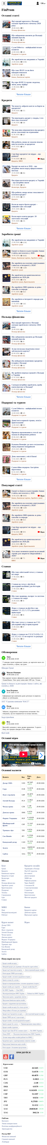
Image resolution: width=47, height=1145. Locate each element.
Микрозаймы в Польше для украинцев (14, 1010)
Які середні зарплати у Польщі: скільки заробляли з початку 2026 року (26, 23)
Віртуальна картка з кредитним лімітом (14, 997)
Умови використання (9, 1123)
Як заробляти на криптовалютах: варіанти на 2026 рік (26, 276)
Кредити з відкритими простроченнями (14, 1003)
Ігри (3, 897)
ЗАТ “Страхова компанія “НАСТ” (15, 702)
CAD (6, 1105)
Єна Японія (7, 836)
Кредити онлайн (32, 866)
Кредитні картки (30, 910)
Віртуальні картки (31, 915)
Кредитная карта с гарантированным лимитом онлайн (19, 1041)
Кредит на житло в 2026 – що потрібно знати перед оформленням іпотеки (27, 168)
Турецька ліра (8, 830)
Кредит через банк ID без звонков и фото (15, 1030)
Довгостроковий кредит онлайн (34, 970)
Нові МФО (19, 990)
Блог (4, 866)
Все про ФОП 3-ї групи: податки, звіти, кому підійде (26, 83)
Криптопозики (29, 895)
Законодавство (7, 1129)
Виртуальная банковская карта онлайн (14, 1044)
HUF (6, 1090)
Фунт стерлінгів (9, 795)
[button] (41, 755)
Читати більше (24, 94)
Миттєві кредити (30, 897)
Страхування (6, 895)
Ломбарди (5, 1142)
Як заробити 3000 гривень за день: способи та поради (26, 288)
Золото (5, 848)
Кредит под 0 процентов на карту (13, 1014)
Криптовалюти (7, 888)
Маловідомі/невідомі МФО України (13, 993)
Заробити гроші (7, 885)
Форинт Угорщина (10, 818)
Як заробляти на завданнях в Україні (28, 59)
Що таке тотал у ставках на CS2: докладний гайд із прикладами (26, 623)
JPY (5, 1101)
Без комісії (28, 873)
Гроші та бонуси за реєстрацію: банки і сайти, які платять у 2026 (28, 252)
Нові (3, 910)
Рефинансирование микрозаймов (31, 1024)
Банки (27, 907)
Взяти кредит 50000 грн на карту (12, 973)
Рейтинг (5, 915)
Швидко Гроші (8, 668)
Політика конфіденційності (12, 1126)
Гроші (4, 869)
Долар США (7, 783)
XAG (6, 1113)
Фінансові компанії (9, 1136)
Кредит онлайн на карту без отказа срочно (15, 1007)
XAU (6, 1109)
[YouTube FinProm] (5, 1056)
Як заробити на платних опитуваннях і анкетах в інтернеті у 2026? (28, 264)
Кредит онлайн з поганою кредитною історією (16, 976)
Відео (27, 922)
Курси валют (7, 922)
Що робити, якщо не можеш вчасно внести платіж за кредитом (27, 143)
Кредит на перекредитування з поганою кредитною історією (21, 983)
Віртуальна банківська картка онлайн (14, 1000)
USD (6, 1068)
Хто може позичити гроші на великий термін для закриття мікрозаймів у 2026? (28, 553)
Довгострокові (29, 876)
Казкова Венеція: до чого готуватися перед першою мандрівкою (28, 445)
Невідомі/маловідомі (9, 912)
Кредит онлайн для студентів (11, 987)
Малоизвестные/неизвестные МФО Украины (26, 1034)
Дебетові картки (30, 912)
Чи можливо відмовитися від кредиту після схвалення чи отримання (28, 131)
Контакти (5, 1121)
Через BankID (29, 883)
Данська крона (8, 812)
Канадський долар (10, 842)
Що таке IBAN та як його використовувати (23, 71)
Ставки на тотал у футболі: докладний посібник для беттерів (26, 585)
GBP (6, 1075)
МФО (4, 881)
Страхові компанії (8, 1139)
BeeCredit (5, 733)
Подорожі (5, 890)
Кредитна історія (8, 876)
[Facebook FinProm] (11, 1056)
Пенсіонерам (29, 893)
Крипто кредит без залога (10, 1024)
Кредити (5, 871)
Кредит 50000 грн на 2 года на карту (13, 1017)
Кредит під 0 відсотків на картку (12, 970)
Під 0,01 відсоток (30, 871)
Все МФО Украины (36, 1030)
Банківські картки (8, 873)
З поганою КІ (29, 885)
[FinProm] (14, 3)
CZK (6, 1083)
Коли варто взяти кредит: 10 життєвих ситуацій (24, 217)
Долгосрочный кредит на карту (34, 1014)
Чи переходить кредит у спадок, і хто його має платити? (27, 119)
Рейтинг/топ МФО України (35, 993)
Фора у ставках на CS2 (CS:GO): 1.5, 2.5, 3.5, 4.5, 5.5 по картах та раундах (27, 635)
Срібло (5, 854)
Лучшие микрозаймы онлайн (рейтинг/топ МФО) (17, 1037)
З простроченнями (31, 888)
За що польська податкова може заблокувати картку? (26, 350)
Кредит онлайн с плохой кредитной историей (16, 1020)
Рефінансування (30, 881)
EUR (6, 1072)
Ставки (4, 900)
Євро (5, 789)
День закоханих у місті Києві (24, 456)
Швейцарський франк (9, 942)
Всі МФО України (8, 990)
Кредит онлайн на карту (10, 963)
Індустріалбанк (8, 717)
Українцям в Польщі (31, 869)
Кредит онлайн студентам (10, 1027)
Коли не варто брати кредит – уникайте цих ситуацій (24, 205)
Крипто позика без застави (11, 980)
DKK (6, 1087)
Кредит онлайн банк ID (30, 987)
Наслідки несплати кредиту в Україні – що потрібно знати (28, 181)
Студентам (28, 890)
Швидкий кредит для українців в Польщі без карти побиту (20, 966)
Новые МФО (6, 1034)
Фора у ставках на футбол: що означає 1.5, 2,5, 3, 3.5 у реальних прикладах (26, 610)
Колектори (5, 878)
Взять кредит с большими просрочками (14, 1047)
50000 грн (28, 878)
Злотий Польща (9, 801)
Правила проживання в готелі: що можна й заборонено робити (27, 433)
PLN (6, 1079)
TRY (6, 1098)
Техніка (4, 893)
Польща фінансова (8, 883)
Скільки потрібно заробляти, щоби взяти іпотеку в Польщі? (27, 386)
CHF (6, 1094)
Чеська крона (8, 807)
